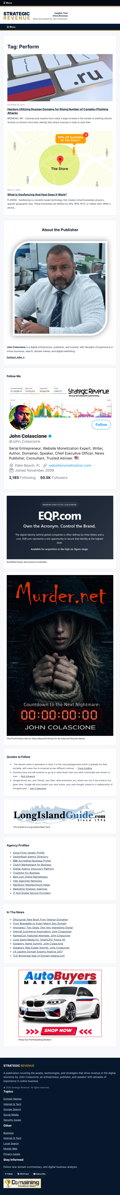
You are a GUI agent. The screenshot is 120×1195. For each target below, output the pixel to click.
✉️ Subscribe (39, 1174)
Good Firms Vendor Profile (28, 852)
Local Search (11, 1143)
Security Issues (12, 1119)
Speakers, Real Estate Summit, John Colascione (41, 947)
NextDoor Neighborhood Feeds (31, 884)
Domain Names (12, 1098)
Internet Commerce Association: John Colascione (42, 931)
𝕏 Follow (9, 1174)
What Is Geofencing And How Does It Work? (37, 194)
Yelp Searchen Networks (27, 880)
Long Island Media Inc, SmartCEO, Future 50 (39, 939)
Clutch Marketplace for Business (32, 864)
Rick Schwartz (28, 776)
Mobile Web (10, 1148)
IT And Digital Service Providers (32, 893)
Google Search (12, 1109)
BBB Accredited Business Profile (32, 860)
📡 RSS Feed (23, 1174)
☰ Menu (7, 3)
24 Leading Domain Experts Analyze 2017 (38, 951)
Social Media (11, 1114)
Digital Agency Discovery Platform (33, 868)
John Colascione (38, 788)
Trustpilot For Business (26, 872)
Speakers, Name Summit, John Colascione (38, 943)
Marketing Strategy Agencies (30, 888)
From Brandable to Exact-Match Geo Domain (39, 923)
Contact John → (16, 357)
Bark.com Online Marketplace (30, 876)
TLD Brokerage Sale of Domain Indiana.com (39, 955)
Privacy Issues (11, 1154)
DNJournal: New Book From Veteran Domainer (40, 919)
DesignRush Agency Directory (30, 856)
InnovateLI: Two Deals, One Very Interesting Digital (43, 927)
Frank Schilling (85, 768)
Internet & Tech (12, 1104)
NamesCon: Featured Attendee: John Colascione (41, 935)
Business (8, 1132)
